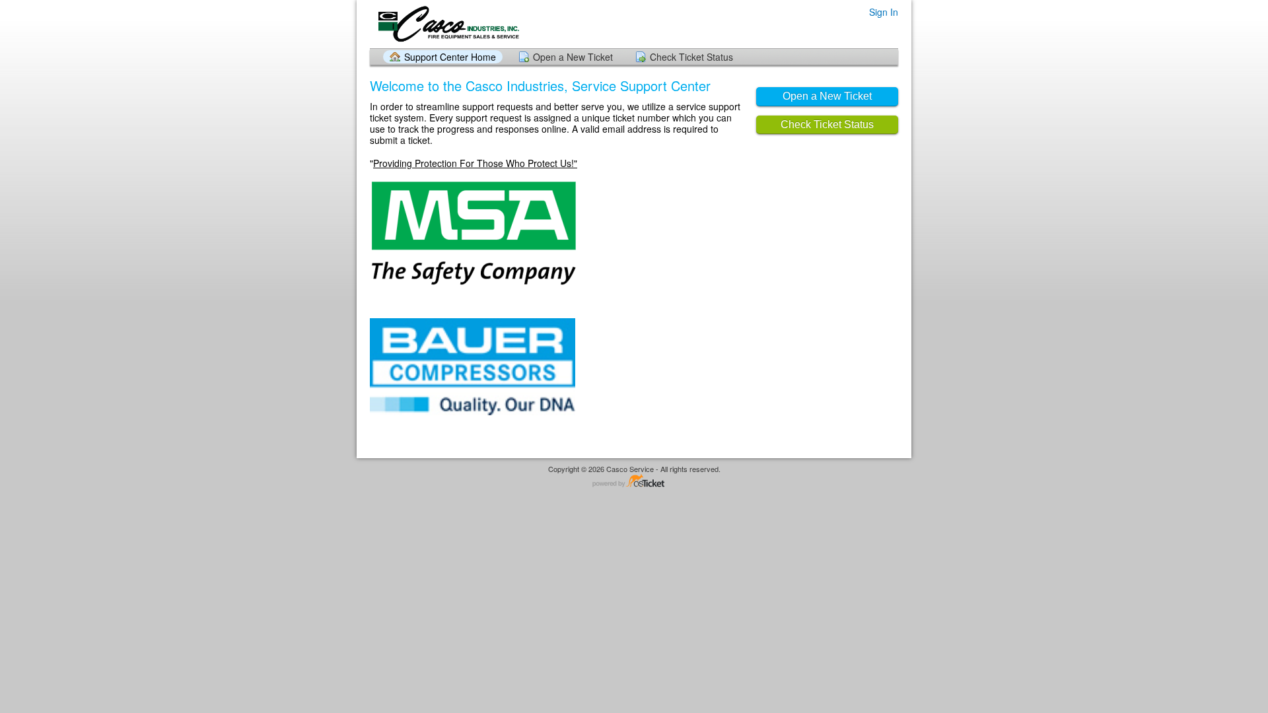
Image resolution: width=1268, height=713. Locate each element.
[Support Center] (447, 23)
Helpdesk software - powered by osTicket (634, 481)
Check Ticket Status (691, 56)
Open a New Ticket (573, 56)
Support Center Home (450, 56)
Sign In (883, 11)
